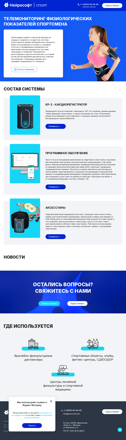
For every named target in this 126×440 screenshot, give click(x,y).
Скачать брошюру (25, 69)
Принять (32, 425)
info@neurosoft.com (71, 414)
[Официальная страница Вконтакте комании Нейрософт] (120, 430)
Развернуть (54, 126)
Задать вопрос (112, 5)
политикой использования (38, 416)
